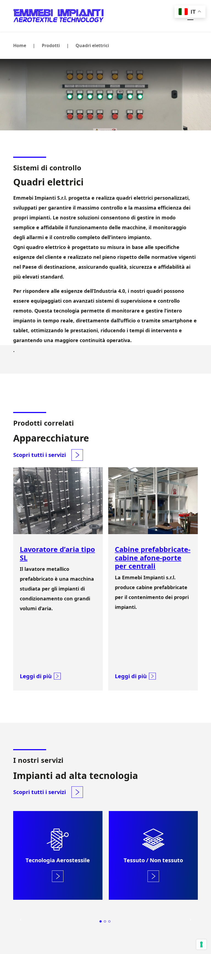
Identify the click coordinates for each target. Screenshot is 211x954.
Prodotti (51, 45)
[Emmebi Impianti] (58, 16)
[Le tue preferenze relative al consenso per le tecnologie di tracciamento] (201, 944)
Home (19, 45)
